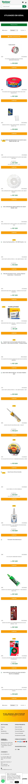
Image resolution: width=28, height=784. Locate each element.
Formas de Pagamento (19, 731)
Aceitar (17, 782)
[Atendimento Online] (3, 781)
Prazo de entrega (18, 729)
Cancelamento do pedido (20, 735)
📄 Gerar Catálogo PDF (14, 36)
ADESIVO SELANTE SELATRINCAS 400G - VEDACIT (14, 425)
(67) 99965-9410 (5, 754)
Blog (2, 729)
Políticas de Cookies (16, 777)
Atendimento (3, 731)
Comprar (14, 67)
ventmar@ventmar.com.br (6, 769)
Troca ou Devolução (19, 733)
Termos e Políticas (5, 733)
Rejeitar (11, 782)
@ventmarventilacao (14, 715)
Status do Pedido (18, 727)
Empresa (3, 727)
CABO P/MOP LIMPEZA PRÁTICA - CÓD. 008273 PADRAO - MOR (14, 259)
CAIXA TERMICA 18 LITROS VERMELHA (14, 489)
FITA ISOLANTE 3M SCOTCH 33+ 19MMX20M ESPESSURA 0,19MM (14, 458)
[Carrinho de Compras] (22, 2)
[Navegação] (25, 2)
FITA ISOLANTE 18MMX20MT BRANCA (14, 556)
